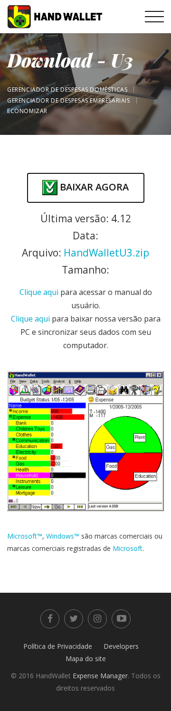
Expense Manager (100, 675)
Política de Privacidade (57, 646)
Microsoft (127, 548)
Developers (121, 646)
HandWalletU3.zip (106, 252)
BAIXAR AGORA (93, 186)
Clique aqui (38, 292)
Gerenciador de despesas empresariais (68, 100)
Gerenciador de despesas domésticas (67, 89)
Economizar (27, 111)
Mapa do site (86, 658)
